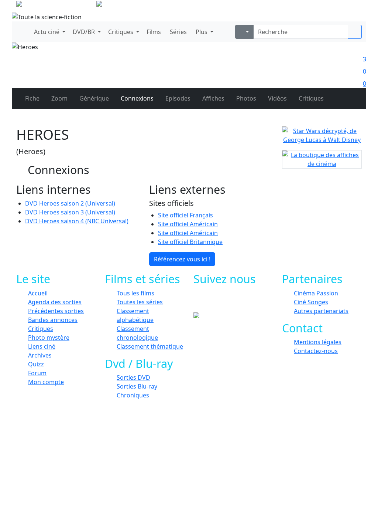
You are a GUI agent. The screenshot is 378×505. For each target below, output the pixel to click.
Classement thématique (150, 346)
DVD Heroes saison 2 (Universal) (70, 203)
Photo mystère (48, 337)
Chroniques (133, 395)
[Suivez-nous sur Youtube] (245, 301)
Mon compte (46, 382)
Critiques (40, 329)
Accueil (38, 293)
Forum (37, 373)
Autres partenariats (321, 311)
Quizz (36, 364)
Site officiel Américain (188, 224)
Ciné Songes (311, 302)
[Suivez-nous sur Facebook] (212, 301)
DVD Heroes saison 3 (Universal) (70, 212)
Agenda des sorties (55, 302)
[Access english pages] (122, 5)
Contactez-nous (316, 351)
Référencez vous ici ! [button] (182, 259)
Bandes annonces (53, 320)
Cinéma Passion (316, 293)
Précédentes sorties (56, 311)
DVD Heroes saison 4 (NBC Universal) (76, 221)
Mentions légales (317, 342)
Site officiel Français (185, 215)
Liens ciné (41, 346)
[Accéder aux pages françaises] (55, 5)
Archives (40, 355)
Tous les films (135, 293)
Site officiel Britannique (190, 242)
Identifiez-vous (340, 7)
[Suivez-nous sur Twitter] (229, 301)
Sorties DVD (133, 377)
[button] (49, 31)
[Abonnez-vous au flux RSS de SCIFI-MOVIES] (262, 301)
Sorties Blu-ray (137, 386)
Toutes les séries (140, 302)
